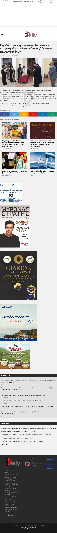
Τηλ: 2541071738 (9, 504)
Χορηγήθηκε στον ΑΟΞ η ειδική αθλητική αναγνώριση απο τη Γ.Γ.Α (19, 431)
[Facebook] (14, 1)
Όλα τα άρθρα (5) (6, 444)
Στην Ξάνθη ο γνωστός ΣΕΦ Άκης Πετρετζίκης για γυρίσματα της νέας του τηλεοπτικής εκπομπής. (28, 428)
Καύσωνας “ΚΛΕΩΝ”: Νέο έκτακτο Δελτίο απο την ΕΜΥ (16, 438)
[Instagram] (18, 1)
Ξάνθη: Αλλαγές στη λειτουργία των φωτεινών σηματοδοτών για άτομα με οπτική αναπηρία (27, 406)
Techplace (42, 525)
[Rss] (21, 1)
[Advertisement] (28, 16)
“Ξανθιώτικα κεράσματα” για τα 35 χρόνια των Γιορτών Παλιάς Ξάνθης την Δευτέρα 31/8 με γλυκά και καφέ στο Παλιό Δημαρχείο (27, 388)
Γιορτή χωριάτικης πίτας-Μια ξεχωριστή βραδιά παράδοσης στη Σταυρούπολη (23, 395)
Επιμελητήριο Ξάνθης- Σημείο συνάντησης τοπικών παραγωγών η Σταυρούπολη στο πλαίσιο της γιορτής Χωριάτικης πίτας (28, 381)
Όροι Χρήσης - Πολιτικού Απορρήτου (28, 527)
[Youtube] (20, 1)
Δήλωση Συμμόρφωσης (28, 529)
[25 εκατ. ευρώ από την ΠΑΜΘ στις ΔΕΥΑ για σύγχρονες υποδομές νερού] (42, 161)
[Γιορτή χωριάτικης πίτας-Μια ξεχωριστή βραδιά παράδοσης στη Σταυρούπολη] (14, 161)
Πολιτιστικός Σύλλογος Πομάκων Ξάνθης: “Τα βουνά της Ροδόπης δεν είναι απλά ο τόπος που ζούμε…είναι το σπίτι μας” (27, 412)
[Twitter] (16, 1)
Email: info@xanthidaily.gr (11, 507)
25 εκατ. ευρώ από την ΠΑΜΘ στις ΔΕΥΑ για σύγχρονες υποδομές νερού (21, 401)
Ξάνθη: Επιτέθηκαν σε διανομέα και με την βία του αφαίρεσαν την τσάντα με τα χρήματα (26, 435)
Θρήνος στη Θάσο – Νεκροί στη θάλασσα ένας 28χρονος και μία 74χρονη (22, 441)
